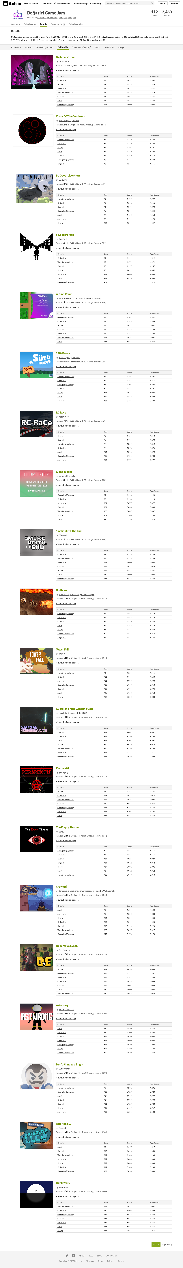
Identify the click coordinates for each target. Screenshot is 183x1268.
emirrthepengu (87, 890)
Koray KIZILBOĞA (78, 713)
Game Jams (46, 3)
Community (95, 3)
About (82, 1256)
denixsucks (64, 890)
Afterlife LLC (63, 1123)
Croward (61, 886)
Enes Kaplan (64, 357)
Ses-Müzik (109, 47)
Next (155, 1244)
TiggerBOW (99, 890)
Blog (99, 1256)
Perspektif (62, 768)
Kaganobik (111, 890)
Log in (162, 3)
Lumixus (75, 120)
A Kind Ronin (64, 294)
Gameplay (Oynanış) (81, 47)
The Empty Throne (67, 827)
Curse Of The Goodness (70, 116)
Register (174, 3)
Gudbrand (62, 590)
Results (43, 24)
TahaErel (63, 239)
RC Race (61, 412)
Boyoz (61, 831)
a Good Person (65, 234)
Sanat (97, 47)
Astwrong (62, 1005)
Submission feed (76, 24)
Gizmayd (98, 298)
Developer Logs (80, 3)
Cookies (120, 1261)
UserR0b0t (64, 713)
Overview (15, 24)
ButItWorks (64, 1068)
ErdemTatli (74, 594)
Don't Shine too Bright (69, 1064)
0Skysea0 (63, 535)
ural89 (62, 653)
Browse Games (31, 3)
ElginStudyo (64, 950)
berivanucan (64, 61)
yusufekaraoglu (87, 594)
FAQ (91, 1256)
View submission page (66, 70)
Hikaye (121, 47)
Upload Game (63, 3)
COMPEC (41, 17)
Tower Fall (62, 649)
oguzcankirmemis (67, 476)
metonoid (63, 1187)
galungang (63, 772)
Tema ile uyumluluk (45, 47)
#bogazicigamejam (67, 17)
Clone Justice (64, 471)
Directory (90, 1261)
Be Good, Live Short (68, 175)
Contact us (111, 1256)
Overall (28, 47)
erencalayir (64, 594)
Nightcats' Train (65, 57)
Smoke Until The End (69, 531)
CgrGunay (74, 890)
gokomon (75, 357)
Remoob (62, 1128)
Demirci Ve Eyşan (67, 945)
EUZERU (63, 179)
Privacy (110, 1261)
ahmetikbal (52, 17)
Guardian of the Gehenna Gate (74, 708)
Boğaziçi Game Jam (46, 12)
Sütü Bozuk (63, 353)
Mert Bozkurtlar (86, 298)
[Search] (151, 3)
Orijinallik (63, 47)
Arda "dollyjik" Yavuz (68, 298)
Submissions (30, 24)
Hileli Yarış (63, 1182)
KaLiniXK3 (64, 416)
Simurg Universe (66, 1009)
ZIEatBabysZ (65, 120)
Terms (100, 1261)
